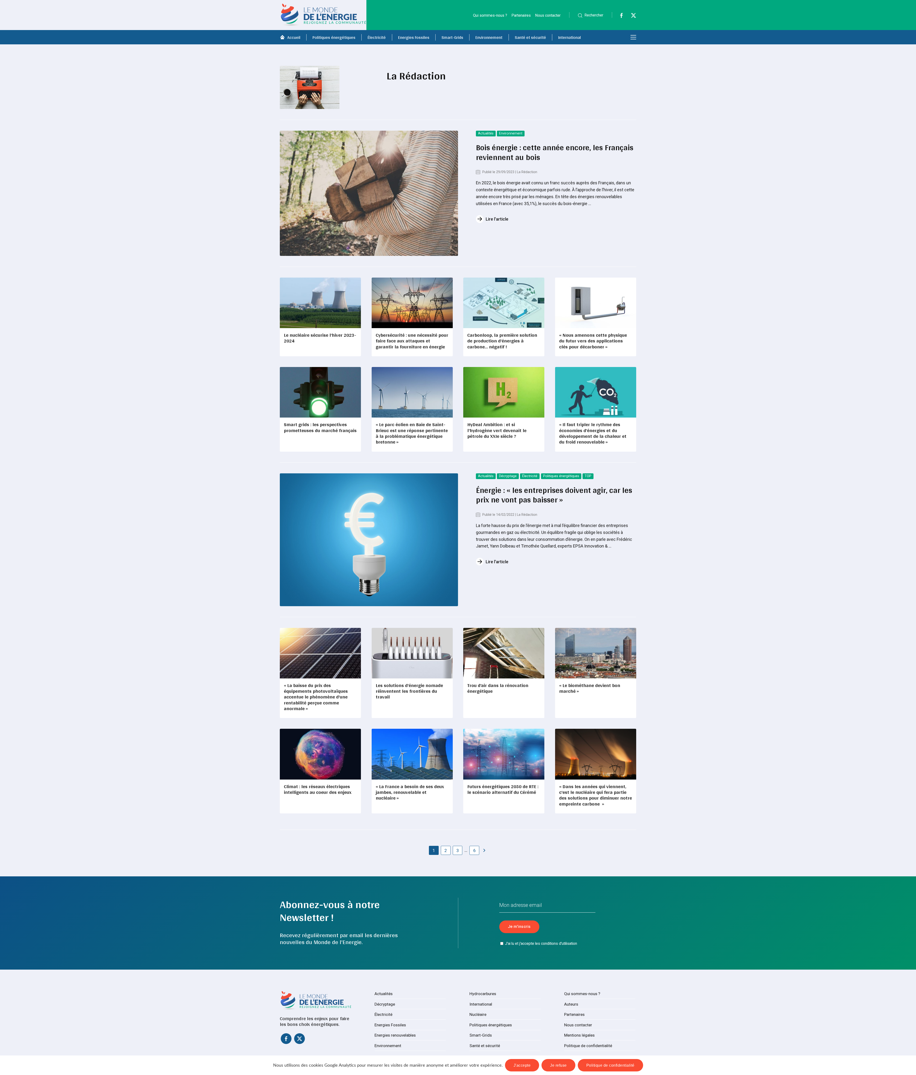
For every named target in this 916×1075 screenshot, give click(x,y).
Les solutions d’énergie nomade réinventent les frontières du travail (409, 691)
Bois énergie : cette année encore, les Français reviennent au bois (554, 152)
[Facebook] (618, 16)
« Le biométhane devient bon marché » (589, 688)
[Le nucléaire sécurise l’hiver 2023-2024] (320, 303)
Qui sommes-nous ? (490, 15)
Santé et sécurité (530, 37)
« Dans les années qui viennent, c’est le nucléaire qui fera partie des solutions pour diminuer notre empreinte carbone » (595, 795)
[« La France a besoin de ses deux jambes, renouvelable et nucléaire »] (412, 754)
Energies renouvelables (395, 1035)
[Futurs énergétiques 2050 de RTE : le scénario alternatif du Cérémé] (503, 754)
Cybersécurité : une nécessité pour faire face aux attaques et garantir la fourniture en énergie (412, 341)
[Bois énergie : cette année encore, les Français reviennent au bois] (369, 193)
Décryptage (508, 476)
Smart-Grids (452, 37)
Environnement (488, 37)
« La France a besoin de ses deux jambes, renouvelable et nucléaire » (410, 792)
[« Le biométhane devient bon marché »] (595, 653)
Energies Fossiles (413, 37)
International (569, 37)
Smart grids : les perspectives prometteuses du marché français (320, 427)
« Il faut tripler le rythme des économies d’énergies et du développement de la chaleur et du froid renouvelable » (592, 433)
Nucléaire (477, 1014)
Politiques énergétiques (333, 37)
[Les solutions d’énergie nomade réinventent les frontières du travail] (412, 653)
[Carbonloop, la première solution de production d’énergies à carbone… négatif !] (503, 303)
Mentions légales (579, 1035)
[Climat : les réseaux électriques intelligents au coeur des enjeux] (320, 754)
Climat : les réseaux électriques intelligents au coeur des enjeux (317, 789)
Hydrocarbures (482, 993)
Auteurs (571, 1004)
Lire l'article (497, 219)
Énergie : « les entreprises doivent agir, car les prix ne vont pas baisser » (554, 495)
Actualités (486, 133)
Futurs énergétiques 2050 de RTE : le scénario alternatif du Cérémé (502, 789)
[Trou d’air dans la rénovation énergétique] (503, 653)
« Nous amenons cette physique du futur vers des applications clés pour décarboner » (593, 341)
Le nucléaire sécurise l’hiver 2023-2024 (320, 338)
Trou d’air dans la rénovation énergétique (497, 688)
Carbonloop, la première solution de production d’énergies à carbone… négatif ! (502, 341)
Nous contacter (548, 15)
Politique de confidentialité (588, 1045)
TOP (588, 476)
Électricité (377, 37)
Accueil (293, 37)
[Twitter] (630, 16)
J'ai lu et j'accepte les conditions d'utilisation (541, 943)
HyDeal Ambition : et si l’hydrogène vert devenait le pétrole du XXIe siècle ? (496, 430)
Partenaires (521, 15)
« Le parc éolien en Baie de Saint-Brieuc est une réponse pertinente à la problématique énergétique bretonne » (412, 433)
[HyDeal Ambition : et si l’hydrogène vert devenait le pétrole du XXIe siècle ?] (503, 392)
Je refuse (558, 1065)
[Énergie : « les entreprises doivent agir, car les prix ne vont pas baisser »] (369, 539)
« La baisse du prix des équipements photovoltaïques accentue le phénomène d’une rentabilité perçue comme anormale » (316, 697)
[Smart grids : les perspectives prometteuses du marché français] (320, 392)
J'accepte (522, 1065)
